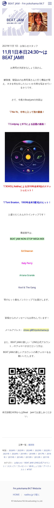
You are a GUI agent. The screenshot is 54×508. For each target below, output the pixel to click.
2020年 (15, 453)
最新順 (31, 444)
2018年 (32, 453)
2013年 (28, 457)
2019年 (23, 453)
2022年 (47, 450)
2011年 (46, 457)
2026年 (12, 450)
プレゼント (22, 466)
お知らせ (18, 462)
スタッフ (11, 466)
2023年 (38, 450)
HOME (16, 494)
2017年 (41, 453)
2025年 (20, 450)
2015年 (11, 457)
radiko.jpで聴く (32, 494)
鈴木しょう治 (35, 466)
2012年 (37, 457)
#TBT (29, 469)
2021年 (6, 453)
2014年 (20, 457)
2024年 (29, 450)
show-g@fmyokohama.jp (36, 329)
